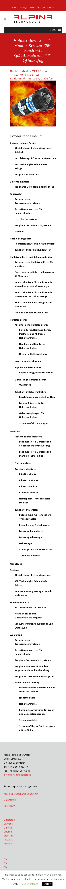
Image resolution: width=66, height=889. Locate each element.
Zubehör (19, 231)
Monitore (15, 431)
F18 (6, 863)
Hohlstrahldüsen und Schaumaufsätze (31, 257)
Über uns (41, 7)
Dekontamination (19, 181)
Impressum (9, 805)
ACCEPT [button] (47, 884)
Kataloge (23, 7)
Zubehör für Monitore (27, 509)
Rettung (14, 570)
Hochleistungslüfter (21, 238)
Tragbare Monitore (25, 469)
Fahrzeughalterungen (31, 537)
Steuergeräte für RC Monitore (35, 549)
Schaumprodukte (19, 602)
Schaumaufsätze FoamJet (33, 423)
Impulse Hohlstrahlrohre (28, 367)
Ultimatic (8, 823)
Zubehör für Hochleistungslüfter (33, 249)
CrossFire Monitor (29, 492)
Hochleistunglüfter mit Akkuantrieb (35, 243)
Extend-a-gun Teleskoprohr (34, 525)
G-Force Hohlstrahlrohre (28, 361)
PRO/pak (8, 839)
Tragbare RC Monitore (27, 174)
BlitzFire (8, 831)
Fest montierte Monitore (28, 436)
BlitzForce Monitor (29, 480)
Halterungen (26, 543)
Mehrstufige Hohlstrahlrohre (31, 379)
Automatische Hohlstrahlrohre (32, 324)
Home (14, 7)
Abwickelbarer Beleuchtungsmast (33, 575)
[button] (53, 30)
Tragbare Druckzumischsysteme (33, 225)
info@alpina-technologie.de (17, 774)
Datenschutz (10, 799)
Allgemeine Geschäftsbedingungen (21, 793)
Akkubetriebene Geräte (23, 143)
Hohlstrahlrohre (18, 319)
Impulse (8, 843)
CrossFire (8, 835)
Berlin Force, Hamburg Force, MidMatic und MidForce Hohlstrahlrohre (35, 333)
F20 (6, 867)
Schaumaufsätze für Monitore (31, 312)
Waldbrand (16, 634)
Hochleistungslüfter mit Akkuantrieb (35, 158)
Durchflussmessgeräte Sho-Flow (37, 397)
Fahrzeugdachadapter (31, 531)
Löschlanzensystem (26, 219)
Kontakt (50, 7)
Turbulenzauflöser (29, 555)
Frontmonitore (23, 462)
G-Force (8, 827)
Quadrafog (25, 384)
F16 (6, 859)
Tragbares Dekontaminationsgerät (34, 186)
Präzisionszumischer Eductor (31, 607)
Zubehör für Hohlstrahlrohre (30, 391)
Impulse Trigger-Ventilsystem (36, 372)
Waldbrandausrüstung (27, 682)
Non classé (16, 563)
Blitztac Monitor (28, 486)
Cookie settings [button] (30, 883)
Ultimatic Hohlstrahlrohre (33, 354)
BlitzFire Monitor (28, 474)
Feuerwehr (16, 193)
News (32, 7)
